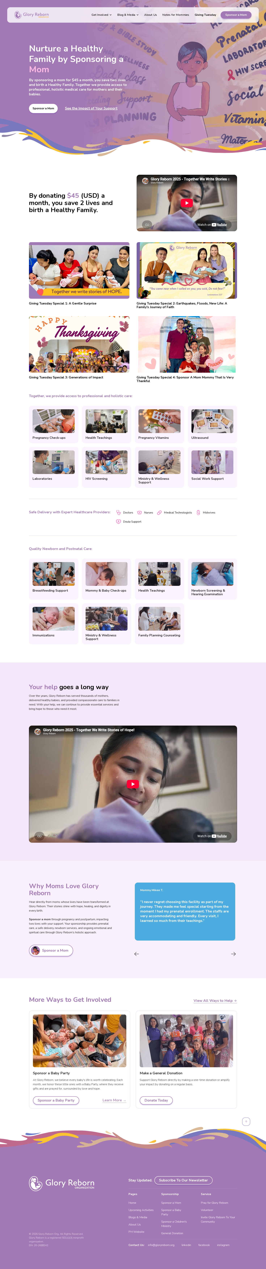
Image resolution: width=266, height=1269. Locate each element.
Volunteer (207, 1210)
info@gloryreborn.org (161, 1245)
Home (132, 1203)
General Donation (172, 1233)
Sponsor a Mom (236, 15)
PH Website (136, 1232)
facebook (204, 1245)
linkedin (186, 1245)
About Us (150, 15)
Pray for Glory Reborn (214, 1203)
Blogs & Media (137, 1217)
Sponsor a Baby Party (171, 1212)
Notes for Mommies (175, 15)
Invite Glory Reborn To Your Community (218, 1219)
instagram (223, 1245)
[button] (102, 15)
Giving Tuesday (205, 15)
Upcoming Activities (141, 1210)
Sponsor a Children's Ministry (174, 1224)
